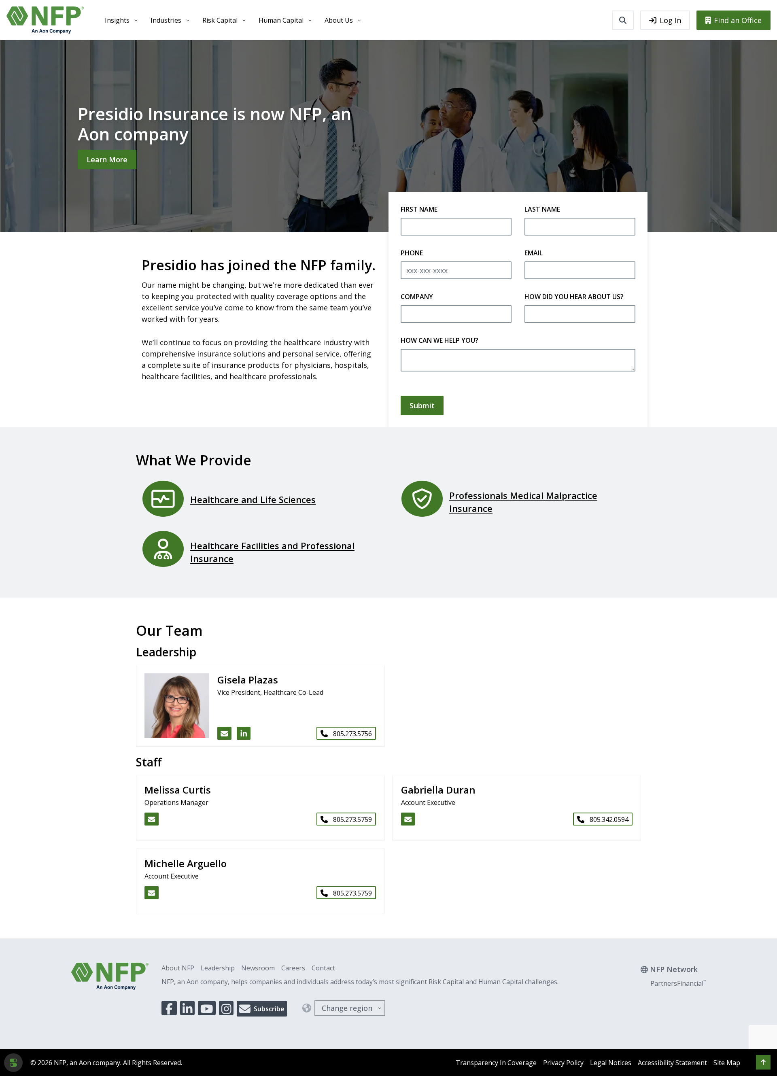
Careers (293, 968)
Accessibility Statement (672, 1062)
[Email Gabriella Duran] (408, 819)
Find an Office (738, 20)
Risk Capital (220, 20)
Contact (323, 968)
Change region (347, 1008)
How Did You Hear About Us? (574, 296)
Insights (117, 20)
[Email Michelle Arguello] (151, 892)
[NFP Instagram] (226, 1008)
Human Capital (281, 20)
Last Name (542, 209)
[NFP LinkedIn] (187, 1008)
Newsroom (258, 968)
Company (417, 296)
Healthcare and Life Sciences (253, 499)
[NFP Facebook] (169, 1008)
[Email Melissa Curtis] (151, 819)
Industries (166, 20)
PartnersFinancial (678, 983)
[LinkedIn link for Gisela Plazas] (244, 733)
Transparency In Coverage (496, 1062)
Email (533, 252)
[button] (763, 1062)
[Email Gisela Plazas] (224, 733)
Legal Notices (610, 1062)
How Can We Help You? (439, 340)
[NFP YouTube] (207, 1008)
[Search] (623, 20)
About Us (339, 20)
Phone (412, 252)
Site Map (726, 1062)
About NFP (177, 968)
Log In (670, 20)
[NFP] (45, 20)
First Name (419, 209)
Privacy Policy (563, 1062)
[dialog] (13, 1062)
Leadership (218, 968)
